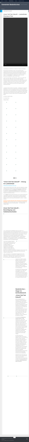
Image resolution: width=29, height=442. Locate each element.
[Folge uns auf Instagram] (26, 438)
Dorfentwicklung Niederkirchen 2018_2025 (9, 185)
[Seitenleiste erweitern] (1, 11)
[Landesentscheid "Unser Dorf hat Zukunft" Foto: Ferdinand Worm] (10, 105)
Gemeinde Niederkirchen (11, 4)
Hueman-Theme (12, 440)
